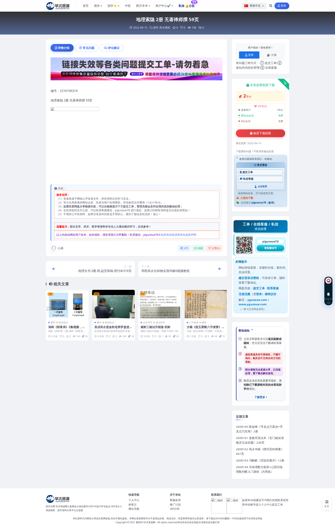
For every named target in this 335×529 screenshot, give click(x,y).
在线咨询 (328, 291)
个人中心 (134, 500)
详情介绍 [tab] (63, 48)
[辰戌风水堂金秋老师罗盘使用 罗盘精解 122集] (113, 304)
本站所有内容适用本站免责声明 (177, 234)
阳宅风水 (63, 322)
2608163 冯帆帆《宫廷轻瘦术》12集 (260, 460)
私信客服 (248, 178)
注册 (274, 55)
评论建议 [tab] (114, 48)
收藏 (200, 248)
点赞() (216, 248)
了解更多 (259, 397)
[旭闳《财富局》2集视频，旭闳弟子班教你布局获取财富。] (67, 304)
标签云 (133, 504)
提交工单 (248, 172)
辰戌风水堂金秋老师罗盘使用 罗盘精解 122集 (113, 329)
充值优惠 (244, 294)
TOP (328, 302)
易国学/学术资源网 (145, 522)
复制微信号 (270, 248)
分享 (186, 248)
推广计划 (175, 504)
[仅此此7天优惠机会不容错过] (136, 70)
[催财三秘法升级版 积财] (159, 304)
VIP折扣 (262, 106)
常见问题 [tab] (88, 48)
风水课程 (164, 27)
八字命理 (193, 322)
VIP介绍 (174, 509)
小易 (60, 248)
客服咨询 (175, 500)
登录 (283, 5)
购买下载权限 (262, 133)
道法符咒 (160, 322)
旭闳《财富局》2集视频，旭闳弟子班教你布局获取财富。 (67, 329)
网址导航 (134, 509)
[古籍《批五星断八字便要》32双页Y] (205, 304)
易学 (156, 27)
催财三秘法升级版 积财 (155, 327)
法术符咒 (147, 322)
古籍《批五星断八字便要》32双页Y (205, 329)
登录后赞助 (251, 278)
